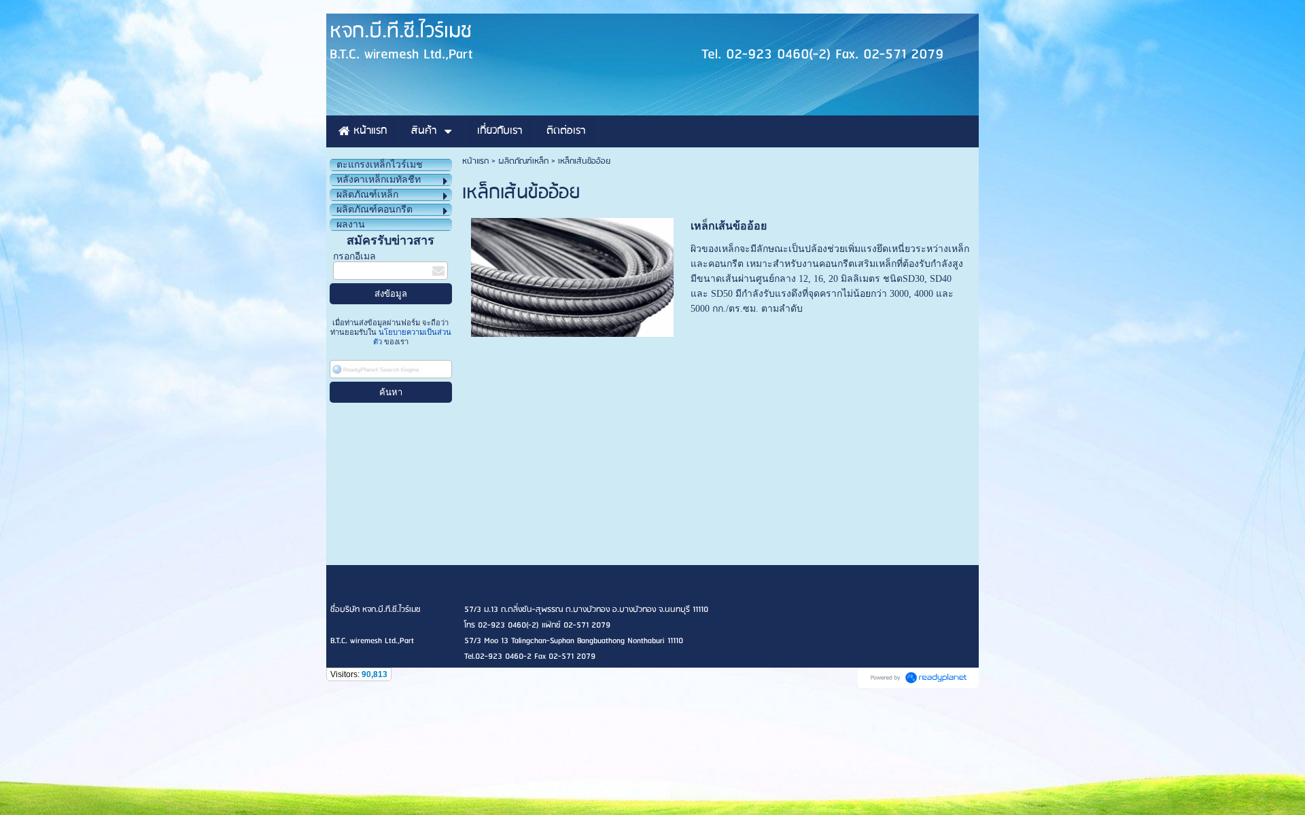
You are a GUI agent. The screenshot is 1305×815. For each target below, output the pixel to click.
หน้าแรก (475, 161)
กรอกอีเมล (354, 256)
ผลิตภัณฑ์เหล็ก (523, 161)
